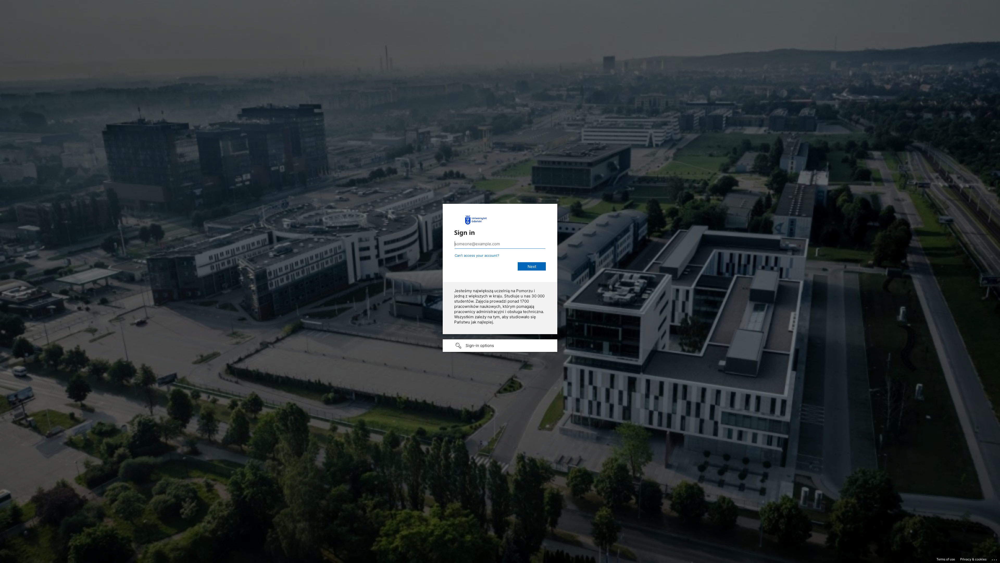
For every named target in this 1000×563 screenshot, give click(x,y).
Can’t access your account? (477, 255)
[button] (500, 345)
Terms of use (945, 559)
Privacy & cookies (973, 559)
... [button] (995, 558)
